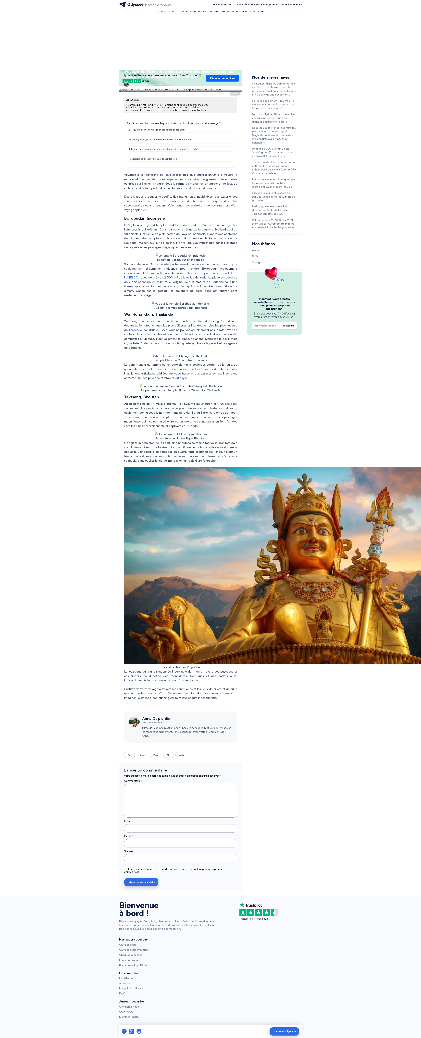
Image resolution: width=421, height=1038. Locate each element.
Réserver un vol (222, 4)
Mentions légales (129, 1016)
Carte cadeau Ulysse (246, 4)
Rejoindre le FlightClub (133, 965)
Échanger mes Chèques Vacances (281, 4)
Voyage (170, 11)
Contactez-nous (129, 1006)
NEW (255, 256)
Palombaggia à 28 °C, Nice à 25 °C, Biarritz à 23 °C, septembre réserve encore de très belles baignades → (273, 223)
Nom (128, 821)
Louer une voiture (129, 960)
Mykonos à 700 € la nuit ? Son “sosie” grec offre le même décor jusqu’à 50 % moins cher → (272, 152)
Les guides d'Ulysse (131, 988)
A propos (125, 983)
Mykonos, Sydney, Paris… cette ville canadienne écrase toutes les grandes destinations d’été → (273, 118)
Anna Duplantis (156, 718)
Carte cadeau (127, 944)
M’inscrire (288, 325)
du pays (180, 378)
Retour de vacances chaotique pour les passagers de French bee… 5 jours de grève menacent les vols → (273, 183)
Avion (255, 250)
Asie (130, 755)
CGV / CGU (126, 1011)
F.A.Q (122, 993)
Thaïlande (135, 330)
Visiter (182, 755)
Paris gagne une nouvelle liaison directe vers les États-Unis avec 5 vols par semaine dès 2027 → (272, 210)
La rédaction (126, 978)
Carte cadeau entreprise (134, 949)
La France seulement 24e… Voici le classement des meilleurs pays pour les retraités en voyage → (274, 104)
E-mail (128, 836)
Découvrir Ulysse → (284, 1031)
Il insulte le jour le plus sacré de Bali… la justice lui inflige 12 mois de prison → (273, 196)
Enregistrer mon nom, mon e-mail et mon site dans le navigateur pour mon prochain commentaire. (174, 870)
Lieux (142, 755)
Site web (129, 851)
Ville (168, 755)
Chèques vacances (130, 954)
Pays (155, 755)
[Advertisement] (210, 42)
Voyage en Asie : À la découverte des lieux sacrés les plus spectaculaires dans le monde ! (178, 74)
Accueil (161, 11)
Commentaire (133, 780)
